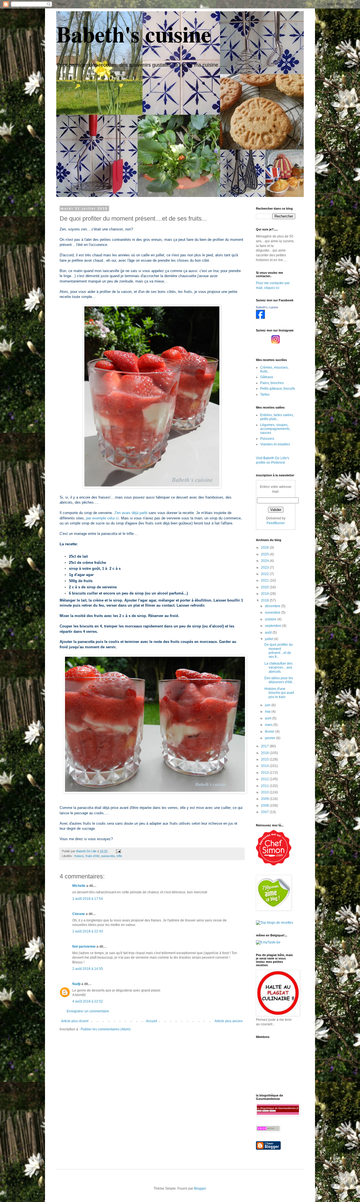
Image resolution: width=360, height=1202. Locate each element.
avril (268, 718)
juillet (269, 639)
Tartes (264, 394)
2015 (265, 759)
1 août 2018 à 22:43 (87, 931)
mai (268, 712)
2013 (265, 773)
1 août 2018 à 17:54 (87, 899)
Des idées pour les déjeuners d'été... (279, 680)
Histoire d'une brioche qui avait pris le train (279, 693)
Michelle (79, 886)
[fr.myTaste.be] (268, 942)
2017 (265, 746)
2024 (265, 561)
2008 (265, 806)
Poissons (267, 439)
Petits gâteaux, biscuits (277, 389)
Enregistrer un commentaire (88, 1011)
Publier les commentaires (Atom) (105, 1029)
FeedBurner (276, 523)
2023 (265, 567)
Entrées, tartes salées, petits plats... (277, 417)
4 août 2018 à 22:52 (87, 1001)
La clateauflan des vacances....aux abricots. (278, 667)
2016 (265, 753)
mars (269, 725)
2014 (265, 766)
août (269, 632)
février (270, 732)
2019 (265, 594)
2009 (265, 799)
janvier (270, 738)
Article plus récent (74, 1021)
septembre (273, 626)
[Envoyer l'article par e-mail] (118, 851)
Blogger (200, 1188)
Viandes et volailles (275, 444)
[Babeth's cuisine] (260, 318)
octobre (271, 619)
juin (268, 705)
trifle (119, 856)
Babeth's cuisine (133, 33)
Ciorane (78, 914)
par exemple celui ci (102, 518)
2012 (265, 779)
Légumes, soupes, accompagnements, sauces (275, 429)
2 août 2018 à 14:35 (87, 969)
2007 (265, 812)
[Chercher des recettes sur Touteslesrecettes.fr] (274, 923)
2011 (265, 786)
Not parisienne (84, 946)
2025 (265, 554)
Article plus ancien (229, 1021)
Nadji (76, 984)
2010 (265, 792)
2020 (265, 587)
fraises (79, 856)
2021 (265, 580)
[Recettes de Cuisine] (273, 864)
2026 (265, 548)
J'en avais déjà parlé (130, 513)
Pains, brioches (272, 383)
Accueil (151, 1021)
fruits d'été (93, 856)
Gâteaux (266, 377)
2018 (265, 600)
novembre (273, 613)
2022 (265, 574)
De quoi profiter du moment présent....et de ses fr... (278, 651)
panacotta (108, 856)
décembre (273, 606)
